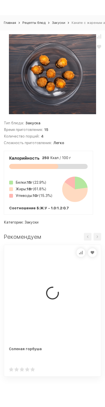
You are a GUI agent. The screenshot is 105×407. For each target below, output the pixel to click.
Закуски (58, 23)
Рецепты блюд (34, 23)
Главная (10, 23)
